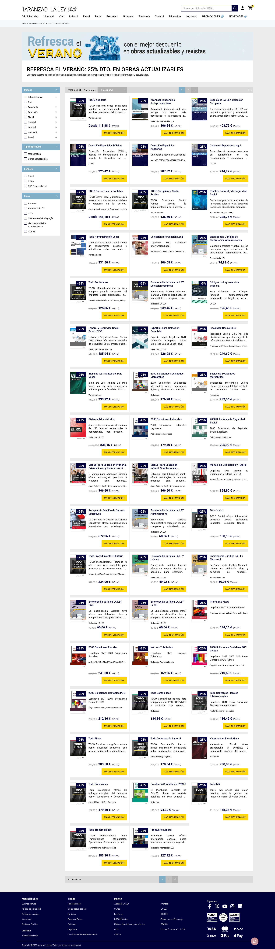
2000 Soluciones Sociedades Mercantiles (167, 375)
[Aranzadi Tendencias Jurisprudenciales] (140, 109)
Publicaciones (74, 904)
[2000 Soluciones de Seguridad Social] (199, 429)
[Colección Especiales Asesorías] (140, 155)
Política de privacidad (31, 909)
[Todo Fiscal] (78, 748)
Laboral (32, 127)
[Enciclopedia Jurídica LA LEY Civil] (78, 611)
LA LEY (31, 231)
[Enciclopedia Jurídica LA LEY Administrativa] (140, 520)
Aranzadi (32, 203)
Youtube (224, 906)
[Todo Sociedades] (78, 292)
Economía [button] (144, 16)
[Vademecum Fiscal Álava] (199, 748)
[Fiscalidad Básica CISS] (199, 337)
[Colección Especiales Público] (78, 155)
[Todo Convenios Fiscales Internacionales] (199, 702)
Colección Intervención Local (167, 236)
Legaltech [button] (191, 16)
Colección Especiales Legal (225, 145)
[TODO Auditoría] (78, 109)
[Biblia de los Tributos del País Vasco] (78, 383)
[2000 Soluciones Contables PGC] (78, 702)
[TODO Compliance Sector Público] (140, 200)
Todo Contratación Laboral (166, 738)
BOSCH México (121, 919)
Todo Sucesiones (98, 784)
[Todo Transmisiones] (78, 839)
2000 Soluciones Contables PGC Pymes (228, 649)
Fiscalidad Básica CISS (223, 328)
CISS (30, 213)
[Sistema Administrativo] (78, 429)
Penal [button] (98, 16)
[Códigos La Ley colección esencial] (199, 292)
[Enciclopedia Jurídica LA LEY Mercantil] (199, 565)
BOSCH (164, 914)
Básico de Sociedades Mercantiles (222, 375)
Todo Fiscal (94, 738)
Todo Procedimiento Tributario (105, 556)
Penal (31, 137)
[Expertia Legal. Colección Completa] (140, 337)
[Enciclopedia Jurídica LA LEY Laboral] (140, 565)
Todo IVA (215, 784)
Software (72, 924)
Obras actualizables (38, 159)
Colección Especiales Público (105, 145)
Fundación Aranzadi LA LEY (173, 929)
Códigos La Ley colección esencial (224, 284)
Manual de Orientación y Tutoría (228, 464)
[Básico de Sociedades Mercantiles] (199, 383)
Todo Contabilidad (161, 692)
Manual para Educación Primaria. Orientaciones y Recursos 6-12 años (107, 466)
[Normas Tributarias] (140, 657)
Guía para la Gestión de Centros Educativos (106, 512)
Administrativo (35, 97)
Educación (33, 112)
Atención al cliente (30, 935)
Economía (33, 107)
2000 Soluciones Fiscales (102, 647)
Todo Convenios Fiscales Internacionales (224, 694)
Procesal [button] (128, 16)
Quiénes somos (29, 904)
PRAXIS (164, 924)
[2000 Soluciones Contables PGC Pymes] (199, 657)
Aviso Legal (27, 919)
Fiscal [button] (86, 16)
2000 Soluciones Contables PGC (106, 692)
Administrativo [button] (30, 16)
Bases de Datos (75, 919)
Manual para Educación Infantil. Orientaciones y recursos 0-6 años (164, 466)
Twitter (217, 906)
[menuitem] (30, 16)
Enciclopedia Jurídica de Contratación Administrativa (226, 238)
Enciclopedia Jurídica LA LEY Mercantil (226, 558)
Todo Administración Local (103, 236)
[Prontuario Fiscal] (199, 611)
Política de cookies (30, 914)
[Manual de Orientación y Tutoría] (199, 474)
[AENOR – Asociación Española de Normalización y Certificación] (223, 921)
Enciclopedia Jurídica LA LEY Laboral (167, 558)
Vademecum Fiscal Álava (224, 738)
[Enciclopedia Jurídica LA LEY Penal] (140, 611)
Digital (31, 181)
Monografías (34, 154)
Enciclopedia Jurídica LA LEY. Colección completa (167, 284)
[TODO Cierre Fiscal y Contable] (78, 200)
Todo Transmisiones (100, 829)
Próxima (194, 90)
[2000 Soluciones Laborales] (140, 429)
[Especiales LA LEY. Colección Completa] (199, 109)
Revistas (72, 914)
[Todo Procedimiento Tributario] (78, 565)
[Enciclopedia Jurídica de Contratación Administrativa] (199, 246)
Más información (114, 133)
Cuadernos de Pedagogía (40, 218)
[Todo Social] (199, 520)
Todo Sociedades (98, 282)
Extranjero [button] (112, 16)
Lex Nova (118, 914)
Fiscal (31, 117)
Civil (30, 102)
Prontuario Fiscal (219, 601)
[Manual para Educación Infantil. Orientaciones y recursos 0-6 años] (140, 474)
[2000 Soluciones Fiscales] (78, 657)
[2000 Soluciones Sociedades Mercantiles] (140, 383)
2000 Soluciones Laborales (166, 419)
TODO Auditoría (97, 99)
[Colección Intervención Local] (140, 246)
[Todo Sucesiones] (78, 793)
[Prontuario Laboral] (140, 839)
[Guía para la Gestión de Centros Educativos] (78, 520)
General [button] (159, 16)
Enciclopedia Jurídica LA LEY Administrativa (167, 512)
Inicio (24, 23)
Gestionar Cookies (30, 924)
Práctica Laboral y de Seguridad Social (228, 193)
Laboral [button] (73, 16)
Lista (250, 90)
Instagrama (232, 906)
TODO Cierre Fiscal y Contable (105, 191)
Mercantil (32, 132)
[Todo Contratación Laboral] (140, 748)
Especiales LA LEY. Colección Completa (226, 101)
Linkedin (240, 906)
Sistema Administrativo (101, 419)
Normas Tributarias (162, 647)
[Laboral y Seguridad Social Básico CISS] (78, 337)
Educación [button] (175, 16)
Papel (31, 176)
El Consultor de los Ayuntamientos (37, 225)
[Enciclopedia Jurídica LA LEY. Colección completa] (140, 292)
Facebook (209, 906)
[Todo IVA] (199, 793)
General (32, 122)
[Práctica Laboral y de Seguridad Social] (199, 199)
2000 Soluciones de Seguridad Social (227, 421)
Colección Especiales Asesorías (163, 147)
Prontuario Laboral (161, 829)
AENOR (117, 934)
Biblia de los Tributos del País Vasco (105, 375)
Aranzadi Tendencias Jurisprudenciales (163, 101)
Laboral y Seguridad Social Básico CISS (103, 329)
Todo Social (216, 510)
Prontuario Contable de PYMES (168, 784)
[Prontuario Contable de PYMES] (140, 793)
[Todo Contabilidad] (140, 702)
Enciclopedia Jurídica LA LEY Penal (167, 603)
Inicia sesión (242, 8)
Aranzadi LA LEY (36, 208)
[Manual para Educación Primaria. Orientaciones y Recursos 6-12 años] (78, 474)
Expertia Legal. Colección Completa (165, 329)
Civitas (117, 909)
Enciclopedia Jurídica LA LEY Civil (105, 603)
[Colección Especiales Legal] (199, 155)
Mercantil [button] (48, 16)
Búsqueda (235, 8)
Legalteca (72, 929)
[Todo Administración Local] (78, 246)
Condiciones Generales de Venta (82, 934)
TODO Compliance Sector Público (165, 193)
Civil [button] (61, 16)
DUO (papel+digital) (37, 186)
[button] (213, 16)
